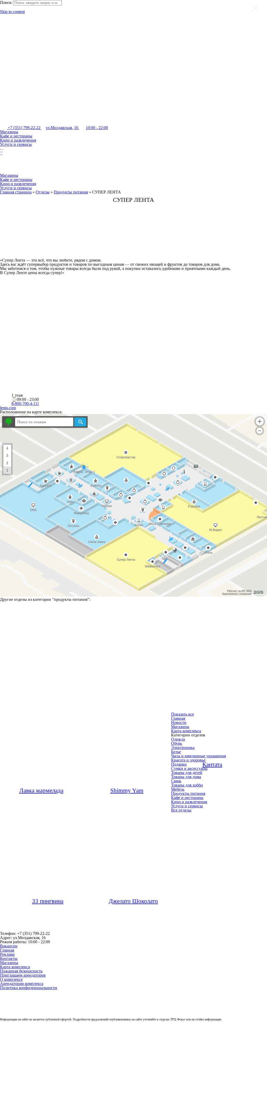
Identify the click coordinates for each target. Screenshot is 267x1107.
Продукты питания (71, 192)
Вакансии (8, 946)
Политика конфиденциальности (28, 987)
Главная (7, 950)
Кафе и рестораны (16, 136)
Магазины (9, 132)
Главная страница (16, 192)
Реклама (7, 954)
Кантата (212, 764)
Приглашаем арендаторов (23, 975)
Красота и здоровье (188, 760)
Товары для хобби (187, 785)
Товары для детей (186, 772)
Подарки (179, 764)
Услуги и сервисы (16, 144)
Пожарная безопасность (21, 971)
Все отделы (181, 810)
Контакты (8, 958)
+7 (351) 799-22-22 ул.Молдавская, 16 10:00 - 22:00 (57, 127)
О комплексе (11, 979)
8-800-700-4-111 (25, 403)
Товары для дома (186, 777)
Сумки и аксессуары (189, 768)
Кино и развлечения (18, 140)
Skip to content (12, 11)
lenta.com (8, 408)
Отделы (43, 192)
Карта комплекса (15, 967)
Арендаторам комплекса (21, 983)
